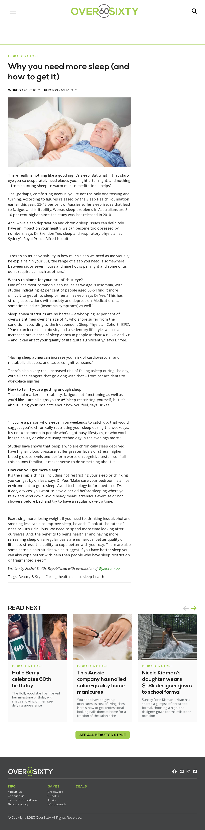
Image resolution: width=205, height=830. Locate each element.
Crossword (55, 792)
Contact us (16, 796)
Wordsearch (57, 804)
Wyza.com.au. (110, 568)
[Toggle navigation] (13, 11)
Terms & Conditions (23, 800)
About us (15, 792)
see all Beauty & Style (102, 735)
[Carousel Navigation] (190, 608)
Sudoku (53, 796)
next (194, 608)
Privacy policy (18, 804)
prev (186, 608)
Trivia (52, 800)
